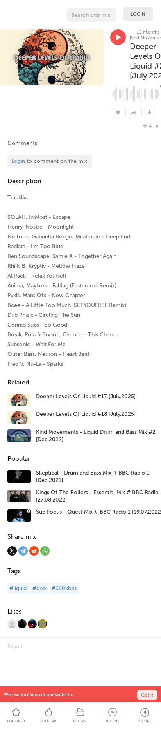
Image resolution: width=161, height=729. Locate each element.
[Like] (119, 112)
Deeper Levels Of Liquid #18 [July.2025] (86, 414)
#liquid (18, 588)
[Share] (135, 112)
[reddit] (34, 551)
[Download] (149, 112)
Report (15, 646)
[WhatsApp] (45, 551)
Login (138, 14)
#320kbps (64, 588)
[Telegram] (23, 551)
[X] (12, 551)
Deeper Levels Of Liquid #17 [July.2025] (86, 396)
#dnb (39, 588)
